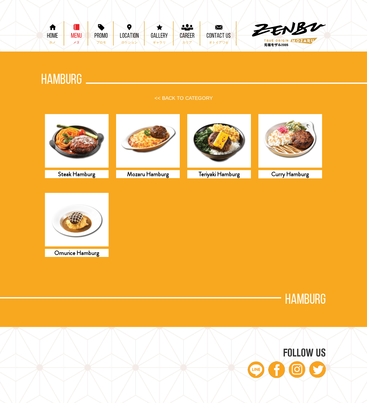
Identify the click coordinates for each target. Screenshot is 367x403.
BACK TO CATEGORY (184, 98)
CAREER (187, 38)
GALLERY (159, 38)
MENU (76, 38)
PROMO (101, 38)
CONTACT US (218, 38)
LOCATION (129, 38)
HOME (52, 38)
